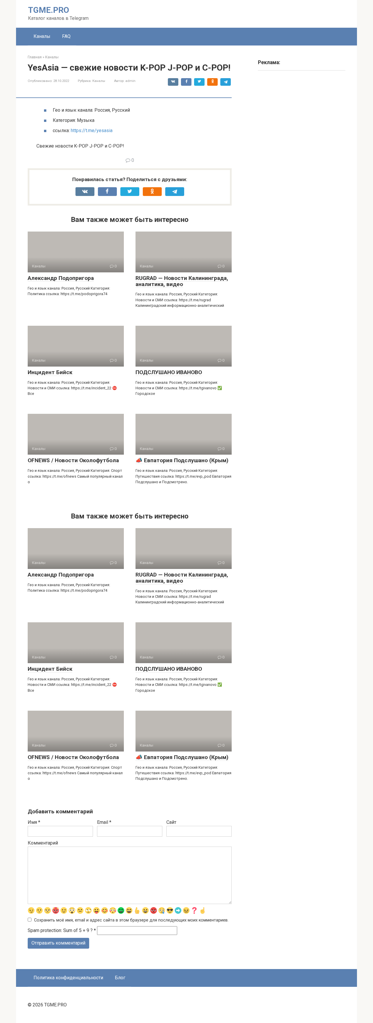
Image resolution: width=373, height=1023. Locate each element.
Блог (120, 977)
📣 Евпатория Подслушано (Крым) (182, 460)
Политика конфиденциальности (68, 977)
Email (104, 822)
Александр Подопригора (61, 278)
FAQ (66, 36)
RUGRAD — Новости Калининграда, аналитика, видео (182, 281)
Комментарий (43, 843)
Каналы (42, 36)
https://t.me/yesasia (91, 130)
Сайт (171, 822)
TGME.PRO (48, 10)
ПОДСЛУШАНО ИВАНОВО (169, 372)
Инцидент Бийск (50, 372)
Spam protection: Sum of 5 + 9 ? (60, 930)
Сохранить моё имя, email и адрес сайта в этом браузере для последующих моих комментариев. (131, 920)
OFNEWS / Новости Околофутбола (73, 460)
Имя (34, 822)
